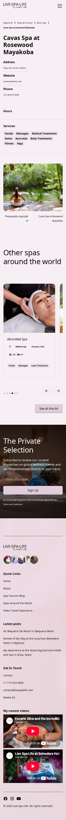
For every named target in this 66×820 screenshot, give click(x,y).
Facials (9, 133)
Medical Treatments (44, 133)
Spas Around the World (17, 603)
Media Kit (9, 697)
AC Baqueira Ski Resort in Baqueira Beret (28, 631)
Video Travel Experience (17, 610)
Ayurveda (21, 138)
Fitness (9, 143)
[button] (59, 5)
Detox (8, 138)
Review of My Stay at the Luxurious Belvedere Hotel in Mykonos (31, 641)
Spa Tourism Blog (14, 596)
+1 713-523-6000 (13, 682)
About (7, 588)
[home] (14, 6)
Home (6, 581)
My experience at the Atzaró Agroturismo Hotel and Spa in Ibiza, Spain (32, 652)
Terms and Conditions (12, 504)
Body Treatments (41, 138)
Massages (22, 133)
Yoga (20, 143)
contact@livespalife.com (18, 690)
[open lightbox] (33, 187)
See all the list (48, 409)
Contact (8, 675)
